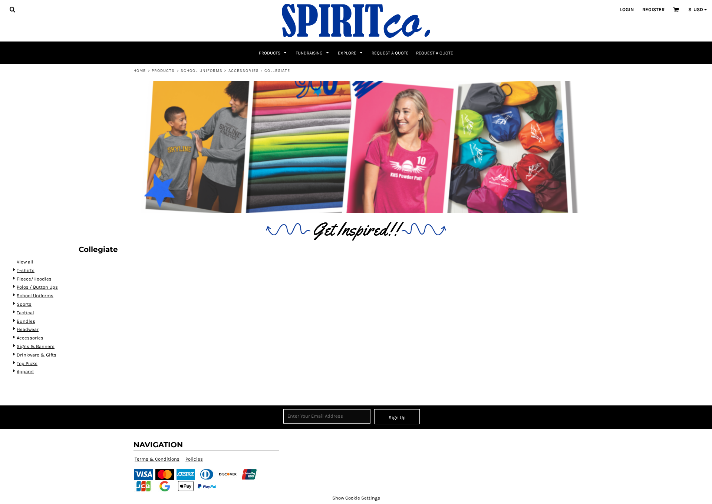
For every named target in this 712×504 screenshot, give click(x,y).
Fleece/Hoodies (34, 279)
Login (627, 9)
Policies (194, 459)
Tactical (25, 312)
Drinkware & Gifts (36, 355)
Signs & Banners (36, 346)
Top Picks (27, 363)
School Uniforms (202, 70)
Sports (24, 304)
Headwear (28, 329)
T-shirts (25, 270)
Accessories (243, 70)
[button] (12, 9)
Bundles (26, 321)
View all (25, 262)
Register (653, 9)
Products (163, 70)
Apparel (25, 371)
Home (140, 70)
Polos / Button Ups (37, 287)
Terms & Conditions (157, 459)
